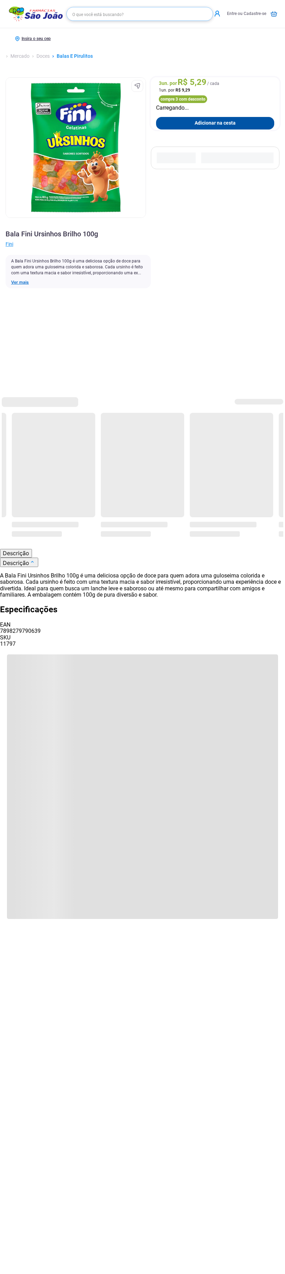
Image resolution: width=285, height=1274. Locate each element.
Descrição (16, 553)
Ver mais (20, 282)
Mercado (20, 56)
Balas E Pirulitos (75, 56)
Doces (43, 56)
